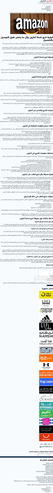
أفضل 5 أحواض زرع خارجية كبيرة (45, 479)
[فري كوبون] (46, 2)
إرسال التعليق (49, 285)
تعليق (51, 275)
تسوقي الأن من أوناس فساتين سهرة (44, 476)
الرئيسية (48, 6)
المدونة (48, 10)
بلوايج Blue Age (49, 470)
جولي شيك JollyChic (48, 464)
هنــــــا (31, 62)
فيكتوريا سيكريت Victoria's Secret (44, 471)
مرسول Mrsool (49, 468)
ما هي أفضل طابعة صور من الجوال (45, 478)
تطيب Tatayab (49, 463)
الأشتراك (51, 457)
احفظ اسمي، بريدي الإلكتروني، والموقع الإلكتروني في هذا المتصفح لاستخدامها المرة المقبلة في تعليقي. (27, 282)
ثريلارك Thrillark (49, 467)
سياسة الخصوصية (45, 488)
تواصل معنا (47, 491)
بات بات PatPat (49, 466)
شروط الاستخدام (46, 490)
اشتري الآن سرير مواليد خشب (46, 482)
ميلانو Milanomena (48, 474)
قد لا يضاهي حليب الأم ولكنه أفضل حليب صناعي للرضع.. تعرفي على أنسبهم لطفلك (33, 480)
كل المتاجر (47, 7)
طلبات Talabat (49, 472)
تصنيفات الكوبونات (45, 9)
